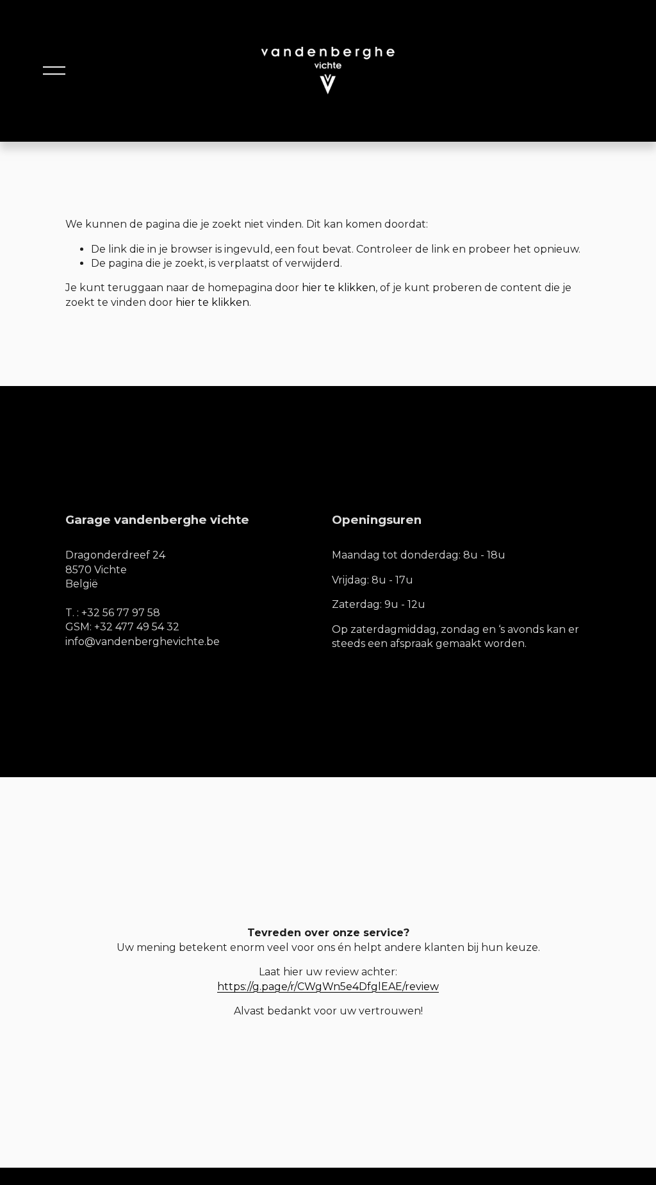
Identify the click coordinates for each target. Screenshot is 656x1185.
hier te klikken (338, 288)
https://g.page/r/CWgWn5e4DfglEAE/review (328, 986)
